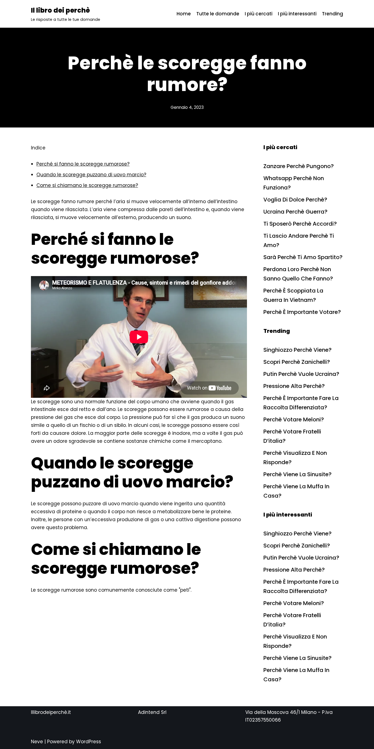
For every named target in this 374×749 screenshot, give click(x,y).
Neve (37, 741)
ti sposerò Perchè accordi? (300, 224)
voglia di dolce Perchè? (295, 199)
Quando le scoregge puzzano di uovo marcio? (91, 174)
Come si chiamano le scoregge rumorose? (87, 185)
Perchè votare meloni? (293, 419)
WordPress (88, 741)
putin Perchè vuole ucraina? (301, 374)
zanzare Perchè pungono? (298, 166)
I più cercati (258, 13)
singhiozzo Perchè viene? (297, 350)
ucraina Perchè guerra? (295, 211)
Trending (332, 13)
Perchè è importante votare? (302, 312)
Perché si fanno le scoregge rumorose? (83, 164)
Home (184, 13)
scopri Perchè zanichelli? (296, 362)
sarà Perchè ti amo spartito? (303, 257)
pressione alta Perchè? (294, 386)
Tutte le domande (217, 13)
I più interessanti (297, 13)
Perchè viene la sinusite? (297, 474)
